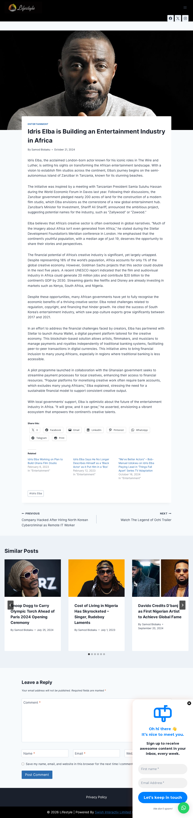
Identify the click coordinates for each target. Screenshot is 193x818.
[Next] (182, 605)
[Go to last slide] (11, 605)
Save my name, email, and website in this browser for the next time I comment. (80, 764)
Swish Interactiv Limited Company (120, 812)
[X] (178, 18)
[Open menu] (185, 7)
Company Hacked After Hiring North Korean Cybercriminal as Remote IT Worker (55, 519)
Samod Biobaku (40, 149)
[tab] (89, 654)
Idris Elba (35, 493)
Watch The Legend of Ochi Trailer (146, 517)
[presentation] (33, 578)
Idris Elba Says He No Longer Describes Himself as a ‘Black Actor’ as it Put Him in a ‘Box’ (91, 463)
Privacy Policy (96, 797)
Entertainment (38, 124)
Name (29, 753)
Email (80, 753)
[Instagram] (185, 18)
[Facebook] (170, 18)
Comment (32, 702)
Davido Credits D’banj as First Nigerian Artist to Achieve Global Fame (160, 611)
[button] (183, 807)
